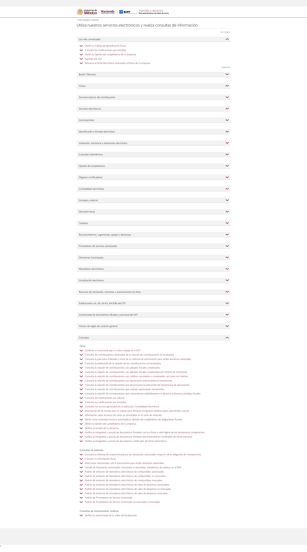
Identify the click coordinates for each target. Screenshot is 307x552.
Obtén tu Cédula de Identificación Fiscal (105, 46)
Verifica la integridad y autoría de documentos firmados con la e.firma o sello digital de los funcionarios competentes (145, 432)
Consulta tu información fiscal (100, 459)
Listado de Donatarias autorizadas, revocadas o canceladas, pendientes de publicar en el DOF (133, 467)
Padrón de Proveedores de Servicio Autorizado (108, 498)
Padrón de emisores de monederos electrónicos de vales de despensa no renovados (128, 489)
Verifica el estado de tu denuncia (102, 428)
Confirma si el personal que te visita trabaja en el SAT (112, 351)
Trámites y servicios (151, 11)
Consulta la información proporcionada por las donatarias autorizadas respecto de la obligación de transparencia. (143, 455)
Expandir (226, 67)
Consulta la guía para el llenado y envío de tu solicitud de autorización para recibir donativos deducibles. (138, 359)
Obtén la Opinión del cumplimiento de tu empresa (110, 55)
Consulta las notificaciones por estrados (105, 50)
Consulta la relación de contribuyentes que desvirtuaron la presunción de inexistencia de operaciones (137, 385)
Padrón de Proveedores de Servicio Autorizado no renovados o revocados (122, 502)
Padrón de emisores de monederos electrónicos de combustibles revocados (123, 480)
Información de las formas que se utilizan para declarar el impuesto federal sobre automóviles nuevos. (137, 411)
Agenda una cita (93, 59)
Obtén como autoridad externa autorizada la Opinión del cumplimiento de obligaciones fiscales (133, 420)
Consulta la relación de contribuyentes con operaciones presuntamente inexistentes (128, 381)
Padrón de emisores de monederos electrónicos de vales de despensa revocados (126, 493)
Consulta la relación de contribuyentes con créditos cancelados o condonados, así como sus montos (136, 376)
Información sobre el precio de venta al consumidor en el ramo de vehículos (123, 415)
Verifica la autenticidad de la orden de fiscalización (111, 515)
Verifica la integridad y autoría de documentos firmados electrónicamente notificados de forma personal (138, 437)
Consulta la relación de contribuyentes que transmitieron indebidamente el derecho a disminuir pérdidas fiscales (143, 394)
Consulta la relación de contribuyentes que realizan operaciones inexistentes (124, 389)
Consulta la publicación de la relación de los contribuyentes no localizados (123, 363)
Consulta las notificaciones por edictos (105, 398)
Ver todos (225, 32)
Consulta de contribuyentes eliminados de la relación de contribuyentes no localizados (129, 355)
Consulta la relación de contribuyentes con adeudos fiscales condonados (122, 368)
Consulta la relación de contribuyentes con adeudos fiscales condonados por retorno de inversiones (136, 372)
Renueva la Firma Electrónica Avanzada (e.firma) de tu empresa (117, 63)
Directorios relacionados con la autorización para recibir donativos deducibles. (125, 463)
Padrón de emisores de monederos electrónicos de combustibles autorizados (124, 472)
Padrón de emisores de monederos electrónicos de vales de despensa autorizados (127, 485)
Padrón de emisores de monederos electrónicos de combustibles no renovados (125, 476)
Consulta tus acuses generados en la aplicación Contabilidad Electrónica (122, 407)
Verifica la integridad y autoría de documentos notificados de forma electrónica (125, 441)
